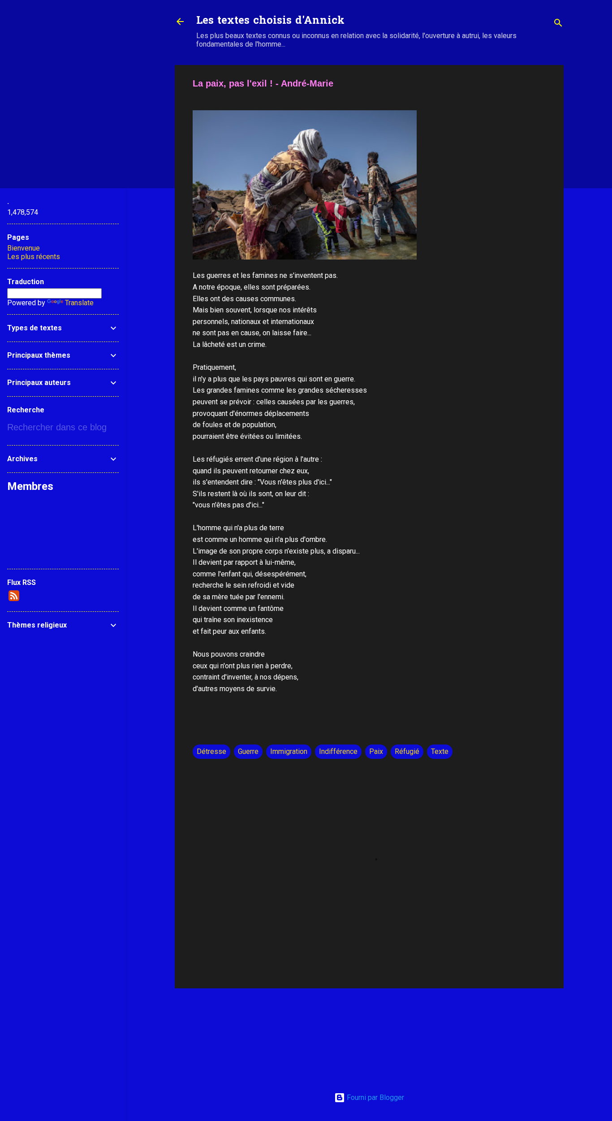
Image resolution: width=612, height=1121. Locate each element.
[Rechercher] (558, 24)
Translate (79, 303)
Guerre (248, 751)
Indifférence (338, 751)
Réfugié (407, 751)
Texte (439, 751)
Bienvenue (23, 248)
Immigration (288, 751)
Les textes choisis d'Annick (270, 21)
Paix (376, 751)
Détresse (211, 751)
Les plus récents (33, 256)
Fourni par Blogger (374, 1097)
